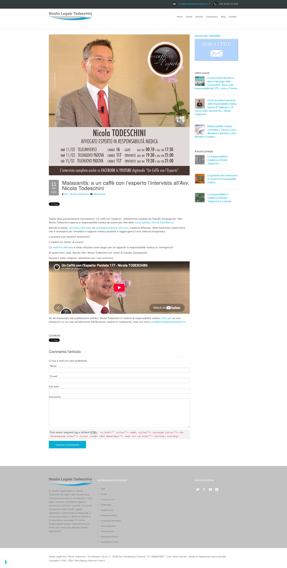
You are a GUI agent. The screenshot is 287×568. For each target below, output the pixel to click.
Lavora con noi (107, 499)
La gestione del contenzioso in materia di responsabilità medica (222, 178)
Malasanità (99, 194)
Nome (53, 365)
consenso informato (80, 227)
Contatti (233, 16)
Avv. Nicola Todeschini (77, 194)
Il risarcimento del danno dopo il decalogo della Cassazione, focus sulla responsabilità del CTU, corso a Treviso (216, 83)
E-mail (53, 376)
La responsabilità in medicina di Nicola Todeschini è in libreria (219, 197)
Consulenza (212, 16)
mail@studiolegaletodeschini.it (194, 3)
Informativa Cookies (110, 542)
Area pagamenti (108, 526)
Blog (223, 16)
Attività (199, 16)
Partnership (106, 505)
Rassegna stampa (109, 515)
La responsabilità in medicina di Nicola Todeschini (217, 160)
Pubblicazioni (107, 510)
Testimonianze (107, 531)
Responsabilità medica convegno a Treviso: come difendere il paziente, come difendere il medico (215, 131)
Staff (103, 489)
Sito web (53, 386)
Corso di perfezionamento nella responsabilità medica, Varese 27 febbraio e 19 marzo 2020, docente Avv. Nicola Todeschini (216, 107)
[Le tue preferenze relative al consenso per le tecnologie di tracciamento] (6, 562)
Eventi (103, 494)
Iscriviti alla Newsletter (111, 521)
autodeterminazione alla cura (112, 227)
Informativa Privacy (109, 537)
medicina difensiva (62, 247)
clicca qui (166, 318)
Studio (189, 16)
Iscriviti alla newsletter (208, 36)
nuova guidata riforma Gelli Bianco (154, 222)
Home (180, 16)
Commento (55, 396)
